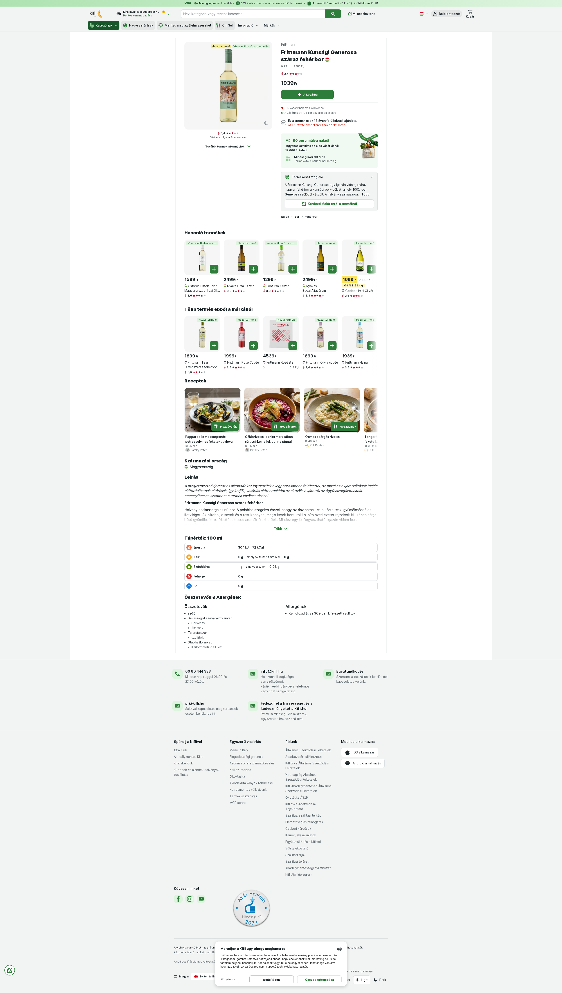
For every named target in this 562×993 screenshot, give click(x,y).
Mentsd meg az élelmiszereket (188, 25)
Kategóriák (104, 25)
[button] (446, 13)
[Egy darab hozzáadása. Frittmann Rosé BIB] (292, 345)
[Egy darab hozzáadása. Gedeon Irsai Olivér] (371, 269)
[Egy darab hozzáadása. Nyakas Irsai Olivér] (253, 269)
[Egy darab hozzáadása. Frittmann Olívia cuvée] (332, 345)
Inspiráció (245, 25)
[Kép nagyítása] (266, 123)
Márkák (269, 25)
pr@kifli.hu (194, 703)
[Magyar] (423, 13)
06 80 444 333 (198, 671)
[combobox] (253, 13)
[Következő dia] (369, 257)
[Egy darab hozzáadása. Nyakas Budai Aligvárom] (332, 269)
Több (365, 194)
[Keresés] (333, 13)
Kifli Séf (227, 25)
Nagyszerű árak (141, 25)
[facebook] (178, 899)
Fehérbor (311, 216)
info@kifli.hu (272, 671)
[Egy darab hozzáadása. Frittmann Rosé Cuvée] (253, 345)
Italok (285, 216)
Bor (296, 216)
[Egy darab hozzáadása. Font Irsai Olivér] (292, 269)
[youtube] (201, 899)
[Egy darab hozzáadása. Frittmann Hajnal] (371, 345)
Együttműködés (350, 671)
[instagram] (189, 899)
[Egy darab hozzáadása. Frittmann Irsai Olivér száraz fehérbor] (214, 345)
